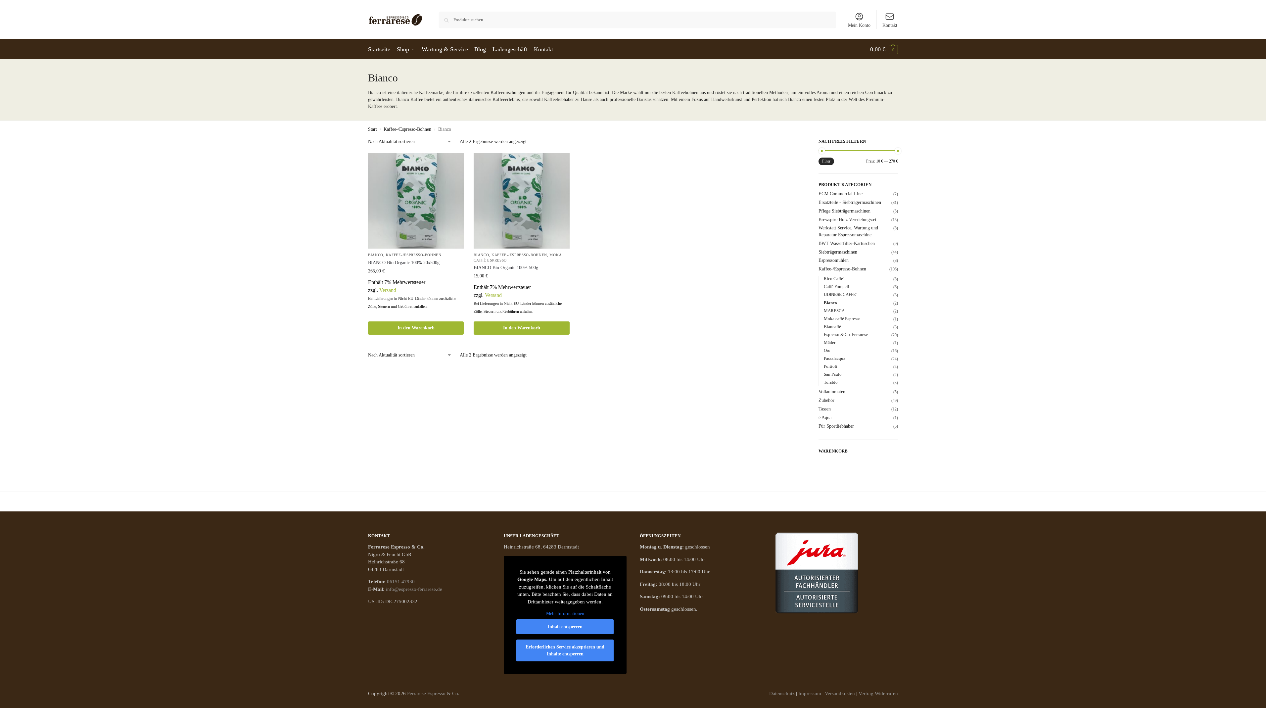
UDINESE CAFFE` (840, 294)
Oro (827, 350)
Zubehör (826, 400)
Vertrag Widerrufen (878, 693)
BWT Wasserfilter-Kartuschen (847, 243)
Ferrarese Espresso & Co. (433, 693)
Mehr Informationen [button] (565, 613)
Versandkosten (840, 693)
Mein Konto (859, 25)
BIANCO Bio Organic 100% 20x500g (404, 262)
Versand (387, 290)
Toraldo (831, 382)
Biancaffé (832, 326)
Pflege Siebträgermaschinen (844, 211)
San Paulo (833, 374)
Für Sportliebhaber (836, 426)
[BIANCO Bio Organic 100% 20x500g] (416, 201)
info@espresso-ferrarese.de (414, 589)
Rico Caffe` (834, 278)
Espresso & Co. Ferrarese (846, 334)
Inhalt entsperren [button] (565, 626)
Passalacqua (834, 358)
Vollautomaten (832, 391)
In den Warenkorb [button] (416, 327)
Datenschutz (782, 693)
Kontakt (889, 25)
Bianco (375, 255)
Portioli (830, 366)
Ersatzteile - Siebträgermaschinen (850, 202)
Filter (826, 161)
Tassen (825, 408)
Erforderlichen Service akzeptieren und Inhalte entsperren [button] (565, 650)
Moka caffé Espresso (842, 318)
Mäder (829, 342)
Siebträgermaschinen (838, 252)
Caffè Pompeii (836, 286)
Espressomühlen (834, 260)
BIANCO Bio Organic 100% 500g (506, 267)
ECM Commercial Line (841, 193)
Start (372, 129)
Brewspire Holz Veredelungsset (847, 219)
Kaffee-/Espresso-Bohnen (407, 129)
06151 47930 (401, 581)
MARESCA (834, 310)
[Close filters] (783, 142)
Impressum (809, 693)
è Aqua (825, 417)
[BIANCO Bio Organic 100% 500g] (521, 201)
